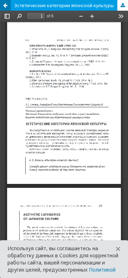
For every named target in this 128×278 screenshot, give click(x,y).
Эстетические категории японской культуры (64, 5)
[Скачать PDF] (122, 5)
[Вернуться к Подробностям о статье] (5, 5)
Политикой (102, 269)
